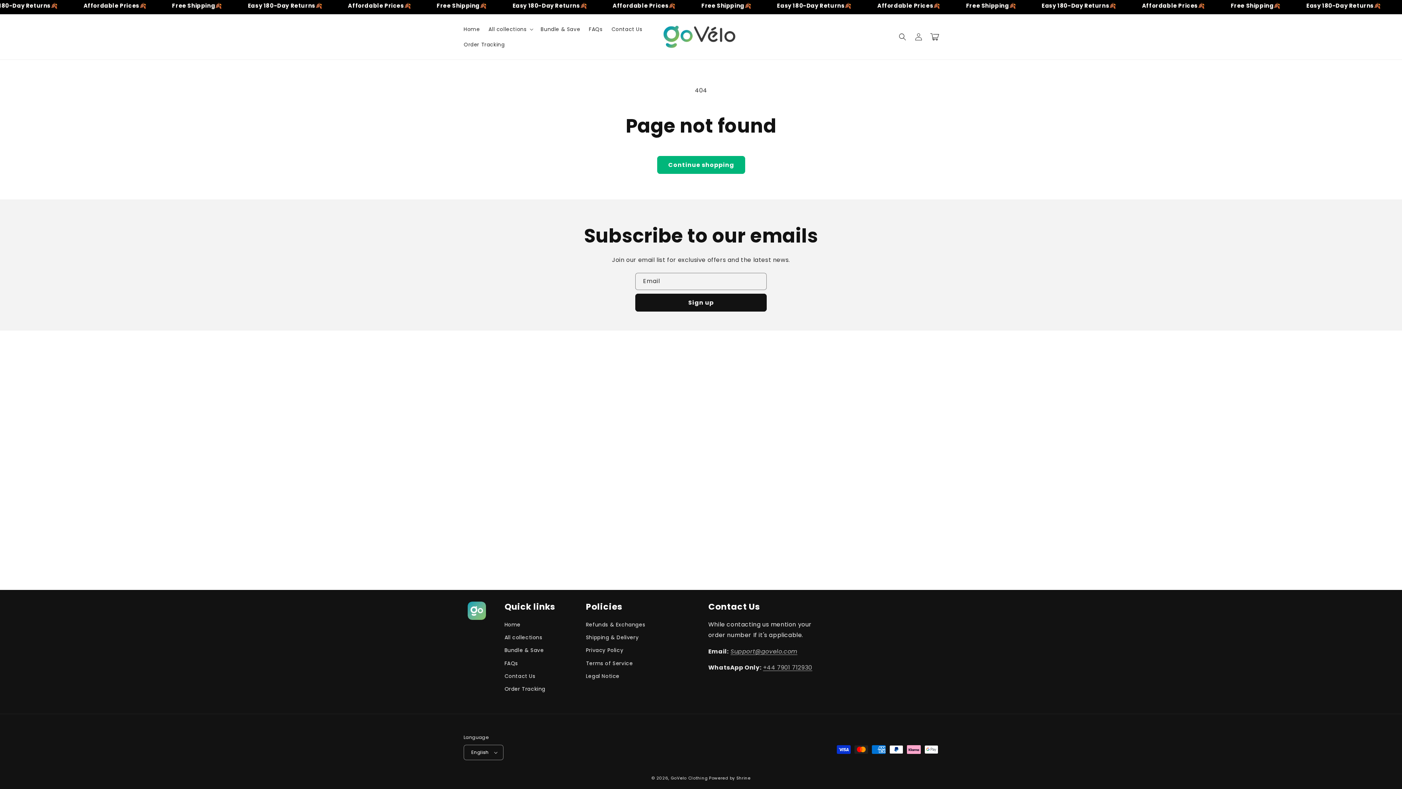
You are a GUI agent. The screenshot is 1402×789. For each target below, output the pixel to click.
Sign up (701, 302)
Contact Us (520, 676)
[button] (510, 29)
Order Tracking (525, 689)
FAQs (511, 663)
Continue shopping (701, 165)
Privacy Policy (604, 650)
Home (513, 624)
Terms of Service (609, 663)
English (480, 752)
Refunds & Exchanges (615, 624)
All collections (524, 637)
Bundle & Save (524, 650)
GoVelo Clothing (690, 778)
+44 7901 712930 (787, 667)
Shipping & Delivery (612, 637)
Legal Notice (603, 676)
